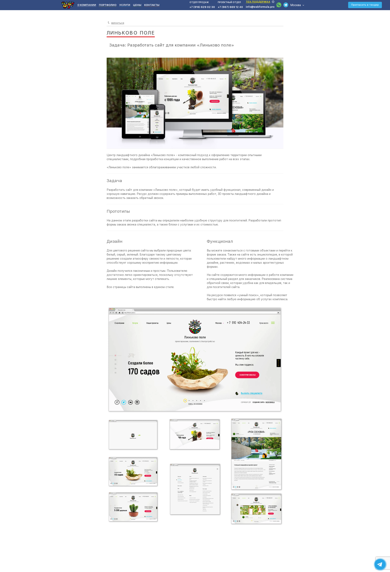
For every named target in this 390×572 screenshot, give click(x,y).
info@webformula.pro (260, 6)
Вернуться (117, 23)
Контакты (151, 4)
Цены (137, 4)
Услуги (124, 4)
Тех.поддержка (258, 1)
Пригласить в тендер (365, 4)
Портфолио (107, 4)
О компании (86, 4)
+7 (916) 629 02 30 (202, 7)
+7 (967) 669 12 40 (230, 7)
